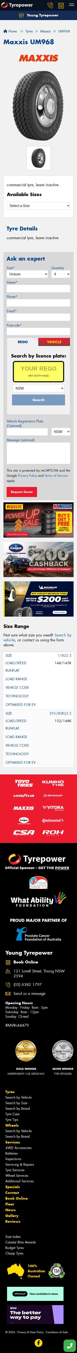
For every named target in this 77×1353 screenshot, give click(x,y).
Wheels (12, 1125)
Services (12, 1142)
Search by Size (16, 1103)
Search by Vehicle (18, 1097)
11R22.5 (64, 655)
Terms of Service (56, 475)
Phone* (12, 297)
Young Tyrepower (42, 15)
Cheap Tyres (14, 1253)
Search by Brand (17, 1108)
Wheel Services (16, 1175)
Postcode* (14, 325)
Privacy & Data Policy (30, 1332)
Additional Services (19, 1181)
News (10, 1210)
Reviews (12, 1221)
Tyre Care (12, 1114)
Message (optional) (21, 440)
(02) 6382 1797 (27, 984)
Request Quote (22, 492)
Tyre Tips (11, 1119)
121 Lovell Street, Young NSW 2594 (39, 974)
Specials (12, 1186)
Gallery (11, 1215)
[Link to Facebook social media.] (39, 1343)
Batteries (11, 1153)
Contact (12, 1192)
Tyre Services (14, 1170)
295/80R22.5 (60, 713)
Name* (12, 282)
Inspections (13, 1159)
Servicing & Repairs (19, 1164)
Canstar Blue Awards (20, 1242)
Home (12, 31)
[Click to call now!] (50, 5)
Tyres (10, 1091)
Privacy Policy (27, 475)
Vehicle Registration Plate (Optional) (25, 423)
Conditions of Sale (57, 1332)
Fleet (9, 1204)
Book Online (16, 1198)
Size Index (13, 1236)
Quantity (57, 268)
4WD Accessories (18, 1148)
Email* (12, 311)
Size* (11, 268)
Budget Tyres (14, 1248)
